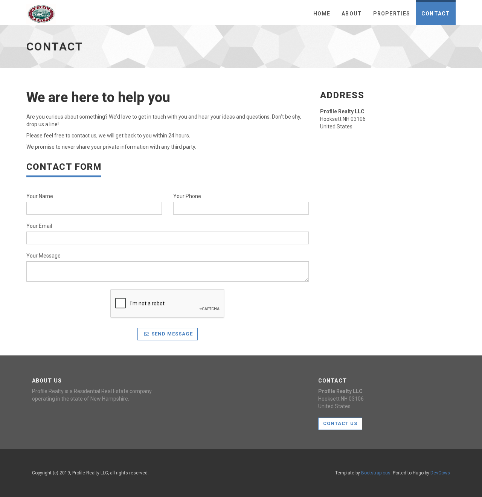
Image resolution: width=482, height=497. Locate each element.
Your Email (39, 226)
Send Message (172, 334)
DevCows (440, 473)
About (352, 14)
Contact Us (340, 423)
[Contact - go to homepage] (41, 11)
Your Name (39, 196)
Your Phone (187, 196)
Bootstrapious (375, 473)
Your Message (43, 256)
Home (321, 14)
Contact (435, 14)
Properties (391, 14)
